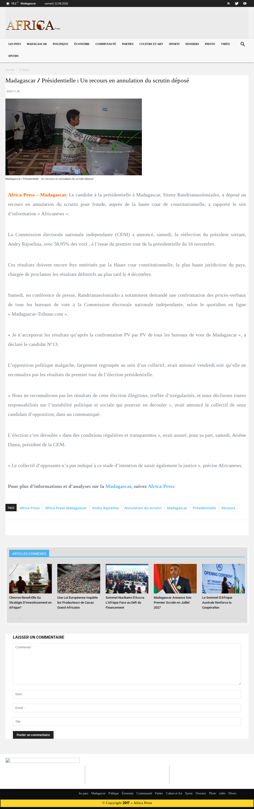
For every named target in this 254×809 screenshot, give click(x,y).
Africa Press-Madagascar (66, 508)
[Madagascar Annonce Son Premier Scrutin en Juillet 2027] (175, 578)
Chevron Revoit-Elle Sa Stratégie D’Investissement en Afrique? (30, 602)
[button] (243, 44)
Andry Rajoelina (105, 508)
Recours (228, 508)
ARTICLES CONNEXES (29, 554)
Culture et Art (151, 44)
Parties (127, 44)
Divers (13, 56)
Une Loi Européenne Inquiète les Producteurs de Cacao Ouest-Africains (77, 602)
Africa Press (30, 508)
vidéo (225, 44)
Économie (82, 44)
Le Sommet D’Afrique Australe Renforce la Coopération (217, 602)
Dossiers (192, 44)
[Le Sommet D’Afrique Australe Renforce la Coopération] (223, 578)
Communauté (105, 44)
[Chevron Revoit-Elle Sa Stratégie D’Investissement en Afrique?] (30, 578)
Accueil (9, 70)
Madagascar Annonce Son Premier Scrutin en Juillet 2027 (172, 602)
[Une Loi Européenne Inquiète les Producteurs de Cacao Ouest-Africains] (78, 578)
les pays (14, 44)
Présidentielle (204, 508)
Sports (174, 44)
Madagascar (37, 44)
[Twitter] (236, 3)
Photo (210, 44)
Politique (60, 44)
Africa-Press (161, 486)
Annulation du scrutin (142, 508)
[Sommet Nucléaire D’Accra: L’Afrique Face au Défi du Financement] (127, 578)
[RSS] (228, 3)
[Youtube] (245, 3)
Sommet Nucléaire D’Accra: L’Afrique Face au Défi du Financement (125, 602)
